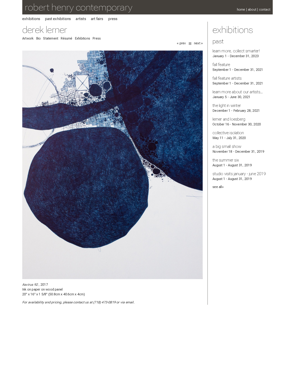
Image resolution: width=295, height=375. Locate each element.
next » (198, 43)
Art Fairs (97, 19)
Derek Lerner (44, 29)
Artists (81, 19)
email (130, 302)
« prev (181, 43)
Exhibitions (31, 19)
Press (113, 19)
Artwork (28, 38)
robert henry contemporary (78, 7)
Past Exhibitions (58, 19)
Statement (50, 38)
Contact (264, 9)
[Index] (190, 43)
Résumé (66, 38)
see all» (218, 187)
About (252, 9)
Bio (38, 38)
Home (241, 9)
